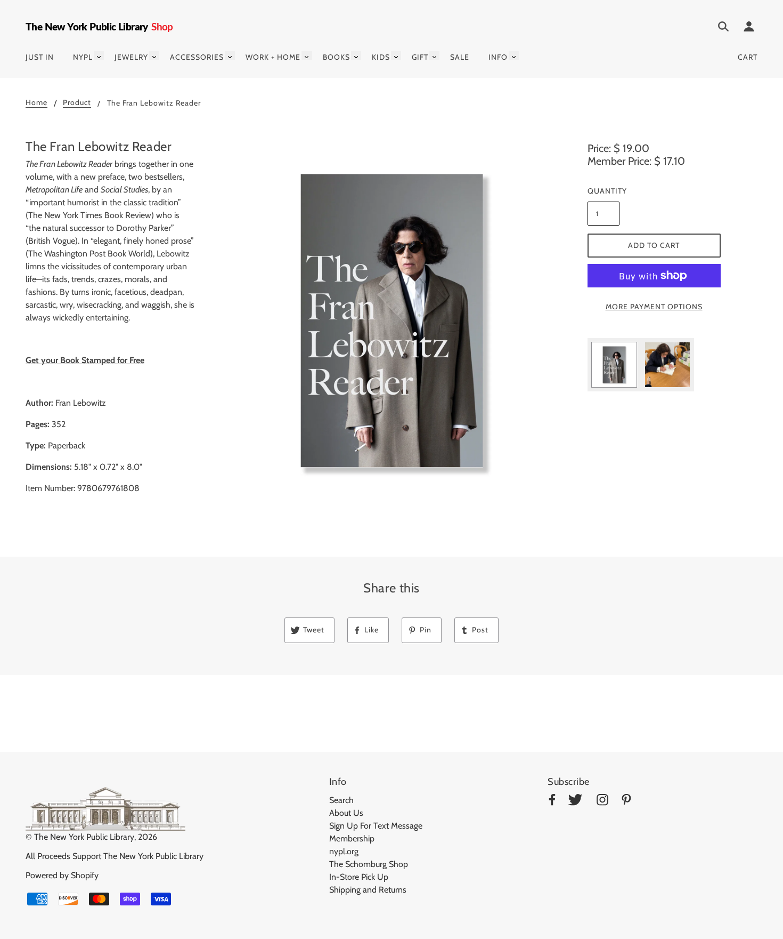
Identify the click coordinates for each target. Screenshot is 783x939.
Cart (747, 57)
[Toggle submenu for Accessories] (230, 55)
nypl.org (343, 851)
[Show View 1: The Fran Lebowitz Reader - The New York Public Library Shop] (614, 364)
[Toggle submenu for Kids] (396, 55)
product (77, 103)
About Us (346, 813)
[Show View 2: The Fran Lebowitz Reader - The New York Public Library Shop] (667, 364)
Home (36, 103)
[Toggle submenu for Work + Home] (306, 55)
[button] (391, 321)
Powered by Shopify (62, 875)
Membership (351, 838)
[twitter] (575, 801)
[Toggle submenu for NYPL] (99, 55)
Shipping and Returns (367, 890)
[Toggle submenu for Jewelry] (154, 55)
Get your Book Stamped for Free (85, 360)
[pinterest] (626, 801)
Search (341, 800)
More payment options (654, 306)
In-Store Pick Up (358, 877)
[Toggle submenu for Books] (356, 55)
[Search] (723, 28)
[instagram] (602, 801)
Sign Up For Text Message (375, 826)
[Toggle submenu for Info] (514, 55)
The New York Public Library (84, 837)
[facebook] (552, 801)
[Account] (749, 28)
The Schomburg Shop (368, 864)
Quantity (603, 191)
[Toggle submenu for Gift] (434, 55)
